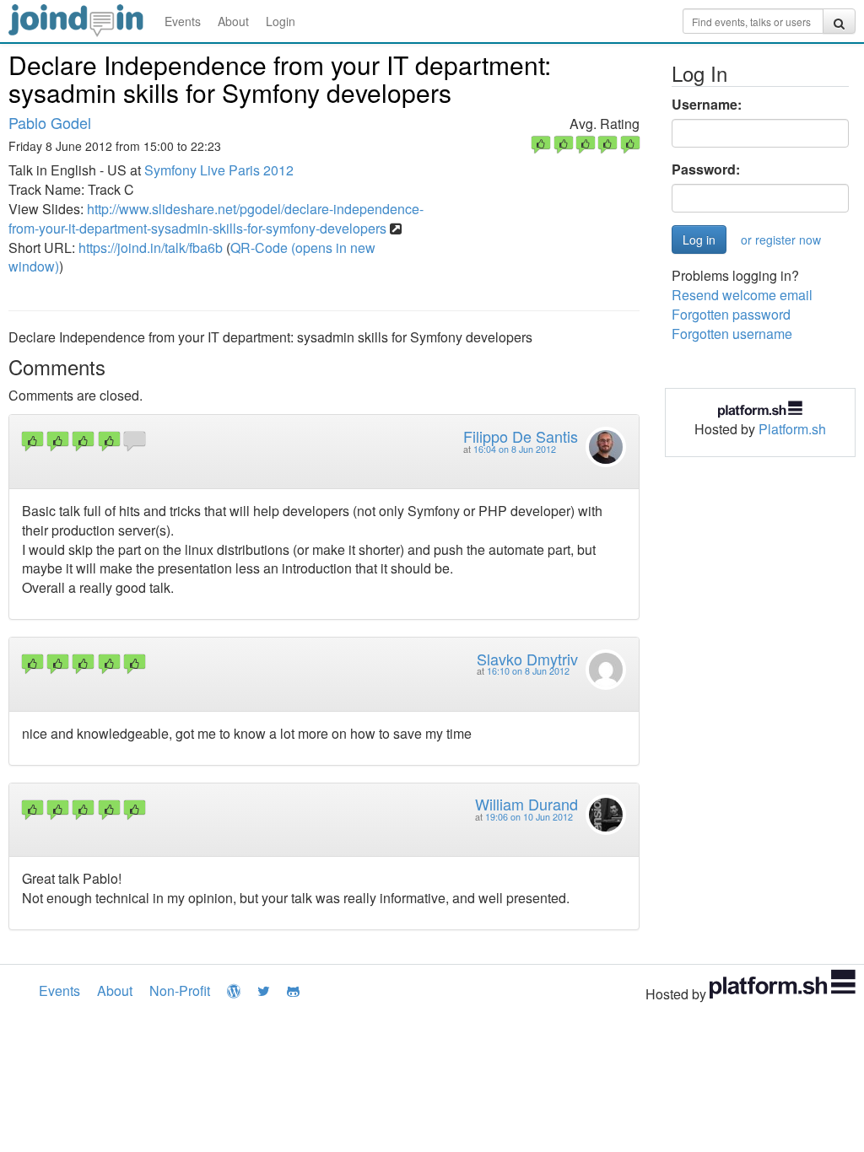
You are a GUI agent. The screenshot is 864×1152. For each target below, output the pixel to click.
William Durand (526, 804)
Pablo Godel (49, 122)
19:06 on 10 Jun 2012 (529, 816)
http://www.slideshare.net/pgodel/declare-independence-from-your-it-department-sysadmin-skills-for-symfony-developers (216, 218)
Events (183, 21)
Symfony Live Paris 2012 (219, 170)
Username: (707, 104)
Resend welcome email (742, 294)
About (233, 21)
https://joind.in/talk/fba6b (150, 247)
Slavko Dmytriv (527, 659)
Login (280, 21)
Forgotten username (732, 333)
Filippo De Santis (520, 436)
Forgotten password (731, 314)
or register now (781, 239)
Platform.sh (792, 429)
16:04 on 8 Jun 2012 (514, 449)
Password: (706, 169)
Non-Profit (179, 990)
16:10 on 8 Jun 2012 (528, 671)
